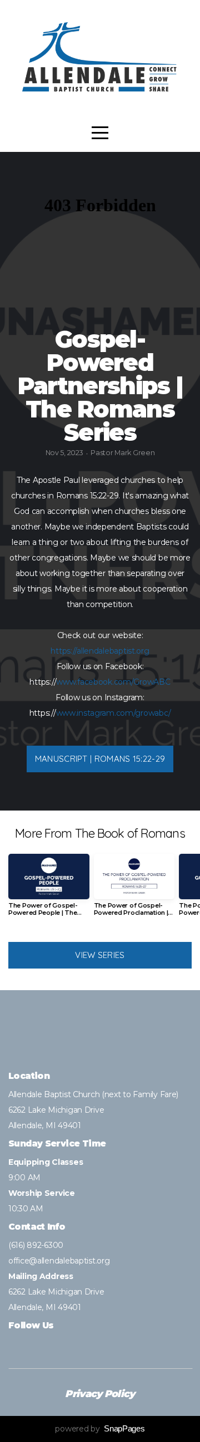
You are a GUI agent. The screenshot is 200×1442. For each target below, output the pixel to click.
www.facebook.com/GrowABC (113, 682)
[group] (48, 889)
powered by (99, 1429)
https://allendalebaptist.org (100, 651)
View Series (99, 955)
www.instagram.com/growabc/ (113, 713)
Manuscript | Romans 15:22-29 (100, 758)
